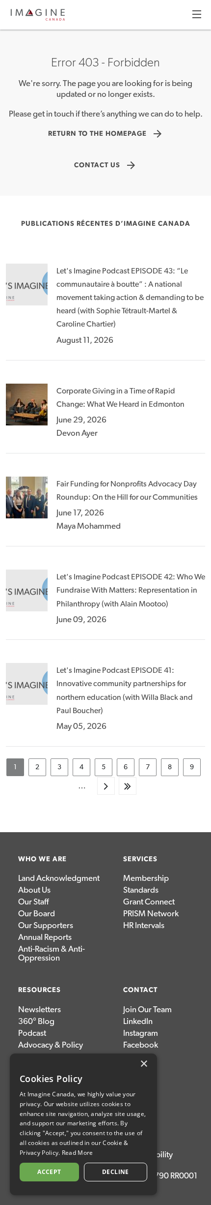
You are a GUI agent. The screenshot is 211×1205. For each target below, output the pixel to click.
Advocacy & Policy (50, 1045)
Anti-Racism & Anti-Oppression (51, 953)
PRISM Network (151, 913)
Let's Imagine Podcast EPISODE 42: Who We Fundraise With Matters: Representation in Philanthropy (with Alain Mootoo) (130, 590)
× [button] (143, 1064)
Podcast (32, 1033)
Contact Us (105, 165)
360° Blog (36, 1021)
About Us (34, 890)
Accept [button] (49, 1172)
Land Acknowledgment (59, 878)
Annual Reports (45, 937)
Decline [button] (115, 1172)
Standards (140, 890)
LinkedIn (138, 1021)
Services (140, 859)
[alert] (83, 1124)
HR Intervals (143, 925)
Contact (140, 990)
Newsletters (39, 1009)
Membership (146, 878)
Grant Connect (149, 902)
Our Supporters (45, 925)
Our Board (36, 913)
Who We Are (42, 859)
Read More (77, 1152)
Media (134, 1068)
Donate (136, 1080)
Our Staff (33, 902)
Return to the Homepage (105, 134)
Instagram (140, 1033)
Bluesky (136, 1057)
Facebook (140, 1045)
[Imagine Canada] (38, 19)
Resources (39, 990)
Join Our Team (147, 1009)
